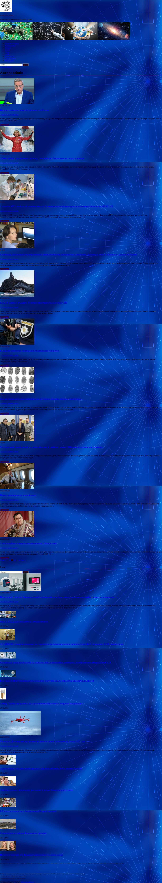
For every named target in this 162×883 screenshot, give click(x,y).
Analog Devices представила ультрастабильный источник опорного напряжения (41, 703)
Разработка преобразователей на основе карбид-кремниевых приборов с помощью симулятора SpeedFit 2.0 (55, 662)
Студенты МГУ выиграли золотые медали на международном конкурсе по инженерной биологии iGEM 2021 (56, 206)
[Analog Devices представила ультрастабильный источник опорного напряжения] (3, 699)
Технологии (9, 56)
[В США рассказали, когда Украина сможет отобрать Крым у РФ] (81, 283)
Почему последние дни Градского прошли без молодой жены (31, 855)
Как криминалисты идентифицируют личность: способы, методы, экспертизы (40, 399)
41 (15, 560)
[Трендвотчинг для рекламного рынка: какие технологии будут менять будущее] (8, 764)
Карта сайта (9, 60)
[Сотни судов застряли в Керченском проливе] (8, 828)
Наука (7, 50)
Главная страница (12, 43)
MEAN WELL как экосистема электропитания (24, 621)
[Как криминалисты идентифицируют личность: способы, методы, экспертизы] (81, 380)
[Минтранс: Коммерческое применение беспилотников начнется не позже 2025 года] (20, 735)
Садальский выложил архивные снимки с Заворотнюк (28, 543)
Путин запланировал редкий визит (18, 495)
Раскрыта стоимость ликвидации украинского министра (29, 350)
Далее (23, 560)
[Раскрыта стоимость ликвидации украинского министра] (81, 332)
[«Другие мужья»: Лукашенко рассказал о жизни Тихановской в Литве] (8, 785)
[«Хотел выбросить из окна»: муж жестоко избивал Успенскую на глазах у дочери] (81, 139)
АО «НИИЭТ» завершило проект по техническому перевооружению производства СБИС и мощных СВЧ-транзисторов (61, 644)
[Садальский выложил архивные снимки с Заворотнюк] (81, 524)
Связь (7, 52)
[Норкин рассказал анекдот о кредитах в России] (81, 91)
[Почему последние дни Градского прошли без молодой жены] (8, 850)
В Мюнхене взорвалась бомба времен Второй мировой (28, 811)
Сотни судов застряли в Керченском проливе (23, 833)
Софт (7, 54)
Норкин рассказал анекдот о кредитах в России (24, 110)
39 (10, 560)
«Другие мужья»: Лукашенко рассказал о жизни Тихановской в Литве (36, 790)
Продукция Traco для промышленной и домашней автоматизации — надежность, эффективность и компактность (59, 597)
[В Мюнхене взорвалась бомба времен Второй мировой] (8, 807)
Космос (8, 48)
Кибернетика (10, 46)
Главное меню (6, 67)
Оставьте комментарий (9, 115)
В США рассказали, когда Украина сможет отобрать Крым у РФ (33, 302)
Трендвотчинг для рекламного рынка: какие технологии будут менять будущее (41, 768)
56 (19, 560)
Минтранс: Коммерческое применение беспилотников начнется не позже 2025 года (42, 741)
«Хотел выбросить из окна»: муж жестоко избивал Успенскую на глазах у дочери (42, 158)
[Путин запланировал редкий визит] (81, 476)
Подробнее (4, 125)
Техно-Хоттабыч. (7, 15)
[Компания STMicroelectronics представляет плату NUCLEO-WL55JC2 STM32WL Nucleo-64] (8, 676)
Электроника (10, 58)
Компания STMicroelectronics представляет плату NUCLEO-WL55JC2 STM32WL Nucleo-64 (47, 681)
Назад (2, 560)
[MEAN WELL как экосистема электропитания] (8, 617)
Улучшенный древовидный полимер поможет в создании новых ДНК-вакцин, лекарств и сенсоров (51, 447)
